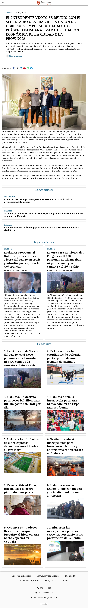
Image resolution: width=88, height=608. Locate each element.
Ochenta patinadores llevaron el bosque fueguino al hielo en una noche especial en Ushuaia (43, 215)
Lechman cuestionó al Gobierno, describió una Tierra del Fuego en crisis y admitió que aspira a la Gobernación (22, 259)
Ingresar (51, 580)
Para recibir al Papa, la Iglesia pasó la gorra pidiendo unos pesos (22, 488)
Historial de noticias (21, 576)
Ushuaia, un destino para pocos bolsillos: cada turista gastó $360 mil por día (22, 402)
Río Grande (9, 196)
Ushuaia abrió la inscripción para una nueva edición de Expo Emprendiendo (63, 402)
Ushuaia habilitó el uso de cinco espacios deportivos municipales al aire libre (22, 444)
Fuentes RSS (71, 576)
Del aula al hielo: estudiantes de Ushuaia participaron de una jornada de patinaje (64, 356)
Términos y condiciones (48, 576)
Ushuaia (8, 210)
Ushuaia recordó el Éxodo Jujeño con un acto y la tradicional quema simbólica (41, 229)
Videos (64, 580)
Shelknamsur (15, 56)
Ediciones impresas (29, 580)
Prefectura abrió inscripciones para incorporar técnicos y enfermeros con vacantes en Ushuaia (65, 446)
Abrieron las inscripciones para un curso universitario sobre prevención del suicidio (38, 200)
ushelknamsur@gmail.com (44, 597)
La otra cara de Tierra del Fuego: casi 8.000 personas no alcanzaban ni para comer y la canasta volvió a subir (65, 259)
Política (10, 12)
